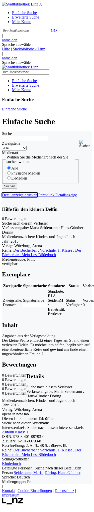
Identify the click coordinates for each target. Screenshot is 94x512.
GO (54, 30)
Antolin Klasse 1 (15, 432)
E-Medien (19, 178)
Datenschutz (64, 490)
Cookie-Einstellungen (35, 490)
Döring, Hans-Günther (62, 472)
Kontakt (8, 490)
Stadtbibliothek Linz (29, 49)
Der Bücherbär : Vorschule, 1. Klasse (42, 250)
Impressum (10, 495)
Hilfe (6, 49)
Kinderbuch (11, 463)
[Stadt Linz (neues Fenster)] (12, 503)
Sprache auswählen (17, 44)
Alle (14, 168)
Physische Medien (25, 173)
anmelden (9, 40)
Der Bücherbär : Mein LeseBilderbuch (41, 252)
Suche (7, 133)
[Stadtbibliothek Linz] (20, 4)
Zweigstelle (11, 143)
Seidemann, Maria (28, 472)
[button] (85, 144)
